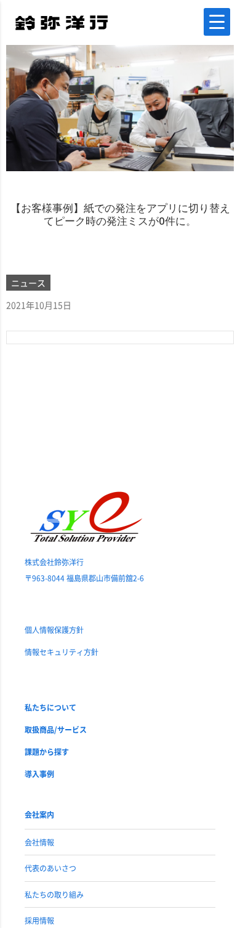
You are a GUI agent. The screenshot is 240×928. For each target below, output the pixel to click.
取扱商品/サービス (56, 729)
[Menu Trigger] (217, 22)
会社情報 (39, 842)
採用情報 (39, 920)
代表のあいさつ (50, 868)
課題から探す (47, 751)
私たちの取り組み (54, 894)
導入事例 (39, 774)
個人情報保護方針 (54, 629)
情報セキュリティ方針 (61, 652)
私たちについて (50, 707)
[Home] (61, 21)
